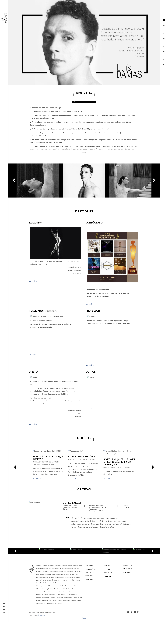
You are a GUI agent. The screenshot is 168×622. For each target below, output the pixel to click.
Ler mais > (33, 281)
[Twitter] (4, 607)
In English (127, 572)
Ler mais (83, 152)
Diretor (34, 372)
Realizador (43, 311)
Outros (91, 372)
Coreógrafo (94, 223)
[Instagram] (4, 613)
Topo (84, 618)
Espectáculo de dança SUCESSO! (48, 460)
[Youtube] (4, 610)
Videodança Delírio (81, 458)
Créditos (107, 576)
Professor (93, 311)
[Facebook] (4, 604)
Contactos (108, 572)
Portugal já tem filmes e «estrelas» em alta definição (119, 463)
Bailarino (35, 223)
